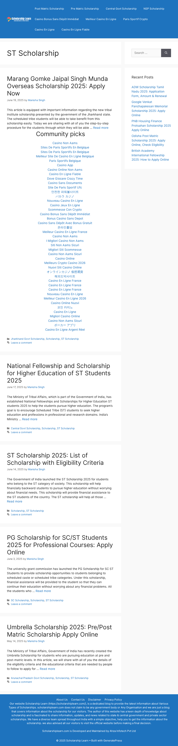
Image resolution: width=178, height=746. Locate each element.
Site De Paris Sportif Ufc (65, 187)
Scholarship (53, 338)
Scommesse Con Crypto (65, 209)
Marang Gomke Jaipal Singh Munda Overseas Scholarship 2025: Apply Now (57, 86)
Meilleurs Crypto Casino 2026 (65, 263)
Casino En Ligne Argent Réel (65, 329)
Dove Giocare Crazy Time (65, 178)
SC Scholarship (20, 600)
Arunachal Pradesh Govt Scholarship (32, 677)
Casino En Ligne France (64, 280)
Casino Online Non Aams (65, 169)
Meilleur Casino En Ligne (101, 19)
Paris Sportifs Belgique (65, 161)
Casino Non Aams (65, 143)
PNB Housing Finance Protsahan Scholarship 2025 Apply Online (151, 125)
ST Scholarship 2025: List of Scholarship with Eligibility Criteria (55, 459)
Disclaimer (94, 699)
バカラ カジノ (65, 196)
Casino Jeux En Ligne (65, 205)
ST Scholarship (70, 338)
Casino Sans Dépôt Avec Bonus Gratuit (65, 223)
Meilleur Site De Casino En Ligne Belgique (65, 156)
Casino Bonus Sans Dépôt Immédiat (57, 19)
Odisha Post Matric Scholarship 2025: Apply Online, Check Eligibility (148, 140)
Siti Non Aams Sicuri (65, 245)
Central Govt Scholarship (121, 8)
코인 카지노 (65, 307)
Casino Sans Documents (65, 183)
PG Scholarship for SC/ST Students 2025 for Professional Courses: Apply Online (60, 545)
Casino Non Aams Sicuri (65, 254)
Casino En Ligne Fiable (76, 29)
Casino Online (65, 258)
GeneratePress (112, 740)
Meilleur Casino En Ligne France (65, 232)
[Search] (166, 53)
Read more (100, 127)
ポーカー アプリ (65, 325)
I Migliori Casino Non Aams (65, 241)
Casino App (65, 165)
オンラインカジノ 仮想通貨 (65, 272)
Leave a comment (21, 342)
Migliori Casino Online (65, 316)
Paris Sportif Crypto (135, 19)
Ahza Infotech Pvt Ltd (123, 731)
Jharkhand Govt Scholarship (27, 338)
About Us (62, 699)
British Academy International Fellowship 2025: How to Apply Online (150, 155)
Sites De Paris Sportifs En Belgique (65, 147)
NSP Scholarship (154, 8)
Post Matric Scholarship (49, 8)
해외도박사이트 (65, 276)
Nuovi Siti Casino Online (65, 267)
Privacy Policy (113, 699)
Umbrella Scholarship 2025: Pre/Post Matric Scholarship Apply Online (59, 630)
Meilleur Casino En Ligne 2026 (65, 298)
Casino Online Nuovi (65, 303)
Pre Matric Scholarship (85, 8)
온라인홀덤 (65, 227)
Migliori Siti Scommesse (65, 249)
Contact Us (78, 699)
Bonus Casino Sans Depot (65, 218)
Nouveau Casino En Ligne (65, 200)
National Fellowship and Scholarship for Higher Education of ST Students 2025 (59, 373)
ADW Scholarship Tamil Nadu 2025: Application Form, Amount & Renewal (149, 91)
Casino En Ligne (45, 29)
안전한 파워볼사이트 (65, 192)
